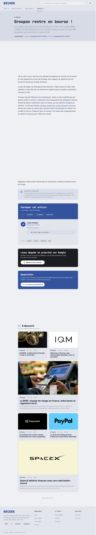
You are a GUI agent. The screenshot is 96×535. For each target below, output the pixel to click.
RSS (6, 524)
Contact (56, 518)
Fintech (40, 8)
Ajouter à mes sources (33, 262)
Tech (5, 8)
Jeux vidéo (29, 8)
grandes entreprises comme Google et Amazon (58, 106)
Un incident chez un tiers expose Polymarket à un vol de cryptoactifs (32, 436)
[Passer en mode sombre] (90, 3)
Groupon (42, 241)
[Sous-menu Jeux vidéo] (33, 8)
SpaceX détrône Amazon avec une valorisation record (44, 482)
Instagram (26, 524)
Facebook (30, 215)
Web (49, 241)
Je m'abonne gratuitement (33, 284)
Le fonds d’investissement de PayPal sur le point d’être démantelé (63, 436)
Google (35, 241)
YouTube (17, 524)
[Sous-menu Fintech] (44, 8)
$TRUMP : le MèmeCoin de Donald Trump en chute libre (31, 354)
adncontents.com (20, 532)
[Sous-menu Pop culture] (21, 8)
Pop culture (16, 8)
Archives (76, 515)
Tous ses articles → (33, 227)
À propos (57, 521)
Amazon (28, 241)
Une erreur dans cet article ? (39, 232)
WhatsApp (50, 215)
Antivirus (76, 518)
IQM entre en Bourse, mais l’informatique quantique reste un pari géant (62, 355)
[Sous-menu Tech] (8, 8)
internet (30, 114)
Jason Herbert (18, 36)
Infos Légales (58, 515)
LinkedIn (40, 215)
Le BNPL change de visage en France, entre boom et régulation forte (47, 402)
